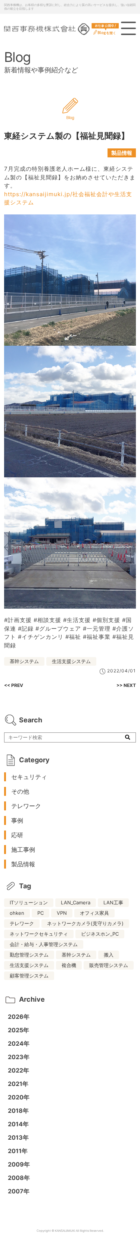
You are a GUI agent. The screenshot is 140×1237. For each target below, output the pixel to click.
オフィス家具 (94, 913)
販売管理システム (108, 965)
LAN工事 (113, 902)
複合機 (69, 965)
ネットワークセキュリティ (39, 934)
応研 (17, 835)
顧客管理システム (29, 976)
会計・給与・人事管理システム (44, 944)
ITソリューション (29, 902)
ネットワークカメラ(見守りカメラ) (85, 923)
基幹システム (24, 661)
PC (40, 913)
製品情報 (121, 153)
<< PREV (13, 685)
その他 (20, 791)
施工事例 (23, 849)
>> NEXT (126, 685)
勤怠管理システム (29, 955)
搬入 (108, 955)
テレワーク (26, 806)
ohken (17, 913)
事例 (17, 820)
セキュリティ (29, 777)
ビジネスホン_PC (100, 934)
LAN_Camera (75, 902)
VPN (62, 913)
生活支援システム (71, 661)
